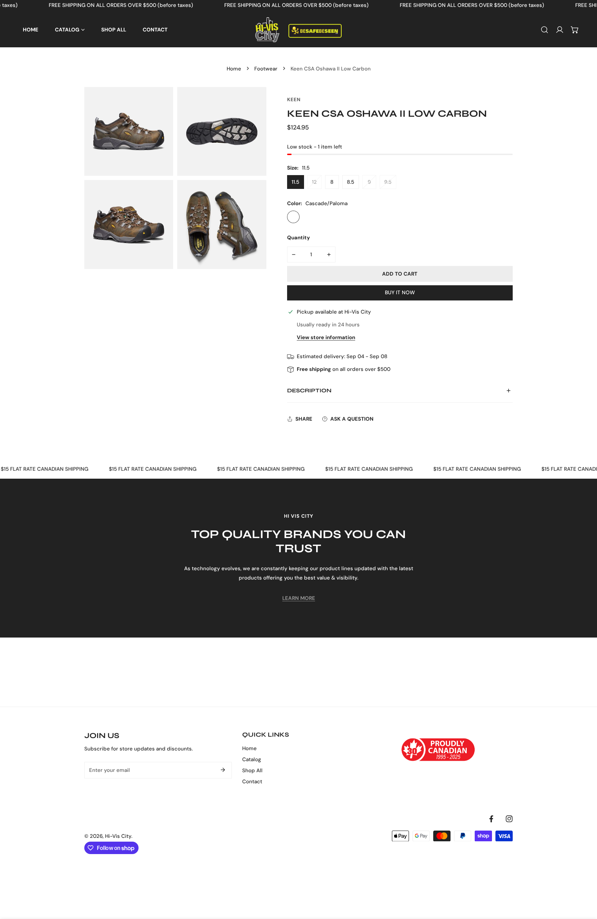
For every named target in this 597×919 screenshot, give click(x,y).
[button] (574, 29)
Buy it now (400, 292)
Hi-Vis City (118, 836)
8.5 (350, 182)
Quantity (298, 237)
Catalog (251, 759)
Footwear (265, 68)
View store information (326, 338)
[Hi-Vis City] (298, 29)
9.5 (387, 182)
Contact (252, 781)
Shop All (252, 770)
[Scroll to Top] (584, 882)
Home (234, 68)
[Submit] (223, 770)
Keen (294, 99)
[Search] (544, 29)
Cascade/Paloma (293, 217)
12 (314, 182)
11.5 (295, 182)
